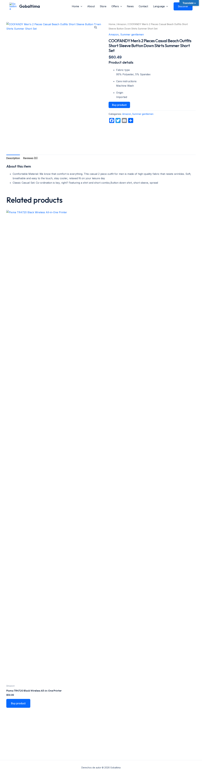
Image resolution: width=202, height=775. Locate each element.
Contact (143, 6)
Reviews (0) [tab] (30, 158)
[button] (80, 6)
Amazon (121, 24)
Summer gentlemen (132, 34)
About (91, 6)
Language (159, 6)
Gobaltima (29, 6)
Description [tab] (13, 158)
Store (103, 6)
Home (75, 6)
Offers (115, 6)
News (130, 6)
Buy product (119, 104)
